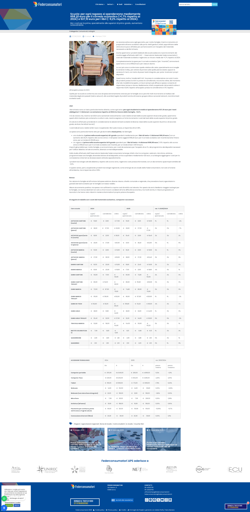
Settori (110, 4)
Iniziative (127, 4)
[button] (99, 36)
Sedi (120, 4)
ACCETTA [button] (9, 505)
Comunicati (83, 31)
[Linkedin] (170, 500)
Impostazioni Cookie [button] (12, 502)
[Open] (4, 508)
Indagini (91, 31)
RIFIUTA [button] (17, 505)
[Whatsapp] (146, 500)
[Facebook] (154, 500)
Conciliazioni (140, 4)
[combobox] (195, 4)
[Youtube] (162, 500)
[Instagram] (166, 500)
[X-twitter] (158, 500)
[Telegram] (150, 500)
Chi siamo (99, 4)
